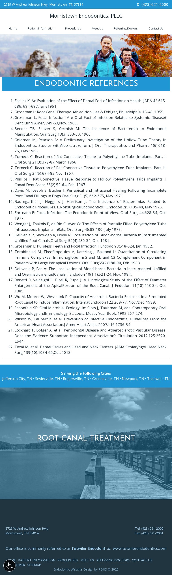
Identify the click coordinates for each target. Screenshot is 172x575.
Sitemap (34, 565)
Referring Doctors (126, 28)
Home (13, 28)
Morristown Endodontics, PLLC (86, 15)
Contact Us (155, 28)
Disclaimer (15, 565)
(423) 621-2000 (152, 528)
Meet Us (97, 28)
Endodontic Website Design (73, 569)
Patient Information (41, 28)
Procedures (73, 28)
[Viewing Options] (9, 566)
